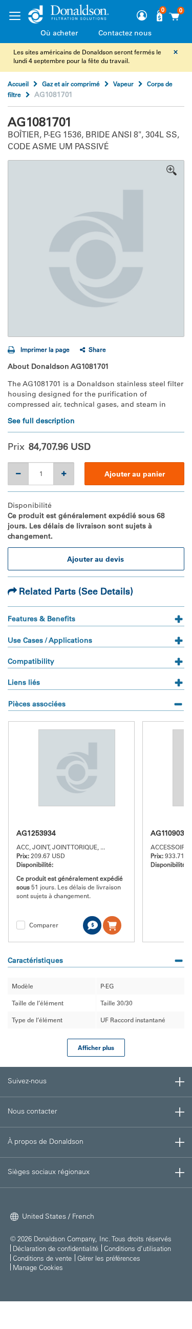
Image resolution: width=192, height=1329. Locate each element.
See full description (41, 420)
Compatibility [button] (31, 661)
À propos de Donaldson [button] (45, 1141)
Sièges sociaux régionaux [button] (49, 1171)
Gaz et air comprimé (71, 84)
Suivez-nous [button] (27, 1080)
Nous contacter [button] (32, 1111)
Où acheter (59, 32)
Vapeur (123, 84)
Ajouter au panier (134, 474)
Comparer (43, 925)
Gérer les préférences (108, 1258)
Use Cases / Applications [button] (50, 640)
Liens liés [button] (24, 682)
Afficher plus (96, 1047)
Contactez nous (125, 32)
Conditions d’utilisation (137, 1248)
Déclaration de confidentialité (55, 1248)
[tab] (96, 620)
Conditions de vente (42, 1258)
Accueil (18, 84)
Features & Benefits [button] (41, 619)
